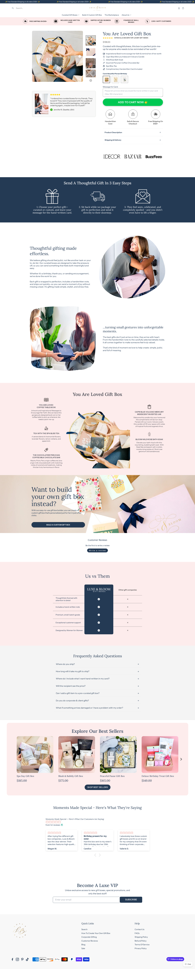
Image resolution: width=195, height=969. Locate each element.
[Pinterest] (22, 959)
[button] (27, 8)
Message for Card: (110, 87)
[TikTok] (27, 959)
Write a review (97, 550)
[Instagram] (17, 959)
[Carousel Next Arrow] (79, 56)
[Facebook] (12, 959)
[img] (99, 822)
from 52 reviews (53, 825)
